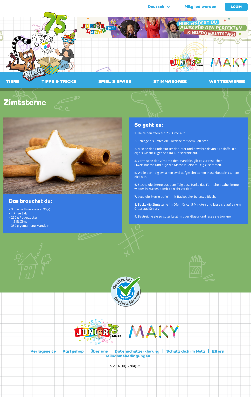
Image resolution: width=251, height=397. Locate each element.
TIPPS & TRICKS (58, 82)
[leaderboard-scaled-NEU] (162, 36)
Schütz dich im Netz (185, 352)
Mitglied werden (200, 7)
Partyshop (73, 352)
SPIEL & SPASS (114, 82)
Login (236, 7)
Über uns (99, 352)
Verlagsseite (43, 352)
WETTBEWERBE (227, 82)
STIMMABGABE (170, 82)
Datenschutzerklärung (137, 352)
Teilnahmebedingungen (127, 356)
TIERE (12, 82)
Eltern (218, 352)
